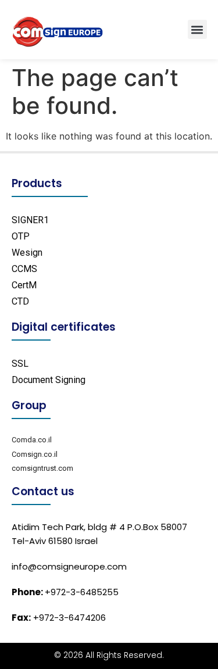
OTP (21, 236)
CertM (24, 285)
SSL (20, 363)
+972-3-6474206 (59, 617)
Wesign (27, 252)
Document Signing (48, 379)
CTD (20, 301)
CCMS (24, 268)
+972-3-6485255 (65, 592)
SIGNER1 (30, 220)
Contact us (43, 491)
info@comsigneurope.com (69, 566)
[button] (197, 29)
